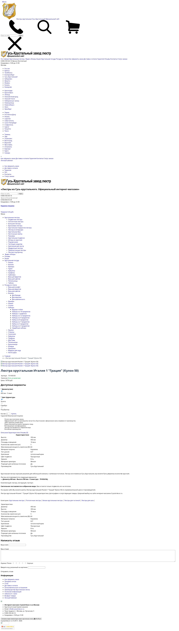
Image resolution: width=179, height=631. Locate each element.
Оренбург (8, 109)
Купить (13, 414)
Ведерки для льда (14, 350)
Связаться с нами (10, 594)
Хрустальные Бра (14, 232)
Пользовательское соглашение (15, 588)
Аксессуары (12, 352)
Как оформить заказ (76, 59)
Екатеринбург (9, 75)
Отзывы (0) (24, 433)
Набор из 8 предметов (20, 320)
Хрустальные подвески (16, 238)
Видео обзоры (31, 59)
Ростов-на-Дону (10, 115)
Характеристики (14, 433)
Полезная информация (12, 592)
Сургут (6, 127)
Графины (11, 273)
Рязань (7, 117)
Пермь (6, 112)
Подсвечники (13, 242)
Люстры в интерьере (15, 230)
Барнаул (7, 149)
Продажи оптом (10, 581)
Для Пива (11, 340)
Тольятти (7, 129)
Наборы (11, 307)
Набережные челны (11, 101)
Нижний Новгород (11, 97)
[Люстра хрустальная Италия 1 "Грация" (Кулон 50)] (19, 364)
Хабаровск (8, 79)
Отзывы (107, 59)
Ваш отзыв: (5, 549)
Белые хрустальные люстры (53, 500)
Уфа (5, 136)
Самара (7, 153)
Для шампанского (18, 299)
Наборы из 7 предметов (20, 322)
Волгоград (8, 141)
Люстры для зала (87, 500)
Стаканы (11, 332)
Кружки (11, 330)
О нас (6, 583)
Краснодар (8, 91)
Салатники (12, 334)
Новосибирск (9, 105)
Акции (38, 59)
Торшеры (11, 236)
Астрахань (8, 147)
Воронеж (7, 143)
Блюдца (11, 346)
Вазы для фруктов (14, 277)
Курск (6, 151)
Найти (20, 35)
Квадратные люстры (15, 248)
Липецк (7, 95)
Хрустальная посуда (48, 59)
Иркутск (7, 81)
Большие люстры (14, 224)
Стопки (10, 305)
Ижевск (7, 83)
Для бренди (16, 295)
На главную (5, 59)
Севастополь (9, 121)
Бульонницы (12, 344)
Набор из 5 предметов (20, 324)
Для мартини (16, 297)
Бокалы (11, 265)
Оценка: (4, 563)
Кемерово (8, 87)
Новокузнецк (9, 103)
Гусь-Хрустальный (10, 77)
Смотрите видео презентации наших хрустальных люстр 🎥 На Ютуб (21, 618)
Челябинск (8, 73)
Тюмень (7, 134)
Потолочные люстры (15, 222)
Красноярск (8, 93)
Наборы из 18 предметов (21, 312)
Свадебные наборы (19, 328)
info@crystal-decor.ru (16, 609)
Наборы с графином (19, 314)
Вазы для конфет (14, 287)
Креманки (11, 348)
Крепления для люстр (16, 246)
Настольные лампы (15, 234)
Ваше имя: (4, 545)
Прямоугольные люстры (17, 250)
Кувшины (11, 271)
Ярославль (8, 145)
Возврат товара (10, 596)
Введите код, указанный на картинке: (14, 567)
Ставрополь (8, 125)
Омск (6, 107)
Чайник (11, 283)
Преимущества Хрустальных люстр (17, 590)
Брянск (7, 71)
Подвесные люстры (15, 220)
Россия (7, 69)
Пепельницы (13, 281)
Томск (6, 131)
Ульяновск (8, 139)
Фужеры (11, 267)
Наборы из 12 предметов (21, 316)
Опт (5, 172)
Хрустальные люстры (17, 59)
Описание (4, 433)
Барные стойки (17, 310)
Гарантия (100, 59)
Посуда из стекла (62, 59)
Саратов (7, 119)
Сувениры (11, 275)
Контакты (113, 59)
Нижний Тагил (9, 99)
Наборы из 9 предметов (20, 318)
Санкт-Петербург (10, 123)
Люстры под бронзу (15, 252)
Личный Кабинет (10, 598)
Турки (10, 269)
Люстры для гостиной (72, 500)
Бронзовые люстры (15, 226)
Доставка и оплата (90, 59)
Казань (7, 85)
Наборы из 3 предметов (20, 326)
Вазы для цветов (14, 279)
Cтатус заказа (122, 59)
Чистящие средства (15, 244)
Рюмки (10, 262)
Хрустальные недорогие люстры (20, 228)
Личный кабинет (7, 160)
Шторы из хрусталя (15, 240)
